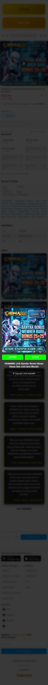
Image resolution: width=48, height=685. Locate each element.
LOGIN (35, 357)
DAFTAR (12, 357)
